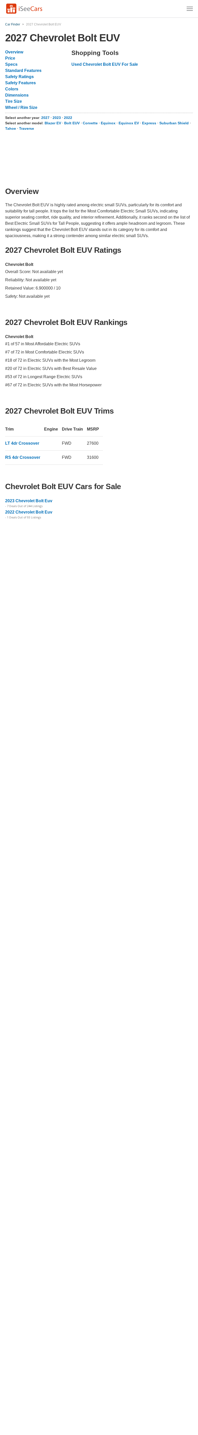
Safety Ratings (19, 76)
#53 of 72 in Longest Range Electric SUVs (43, 377)
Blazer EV (53, 123)
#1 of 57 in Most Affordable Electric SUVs (42, 344)
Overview (14, 52)
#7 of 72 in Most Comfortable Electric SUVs (44, 352)
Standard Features (23, 70)
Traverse (26, 128)
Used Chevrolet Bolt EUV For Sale (104, 64)
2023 (57, 118)
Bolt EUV (72, 123)
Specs (11, 64)
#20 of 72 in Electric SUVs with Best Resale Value (51, 368)
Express (149, 123)
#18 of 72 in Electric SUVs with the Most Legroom (50, 360)
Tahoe (10, 128)
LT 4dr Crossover (22, 443)
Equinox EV (129, 123)
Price (10, 58)
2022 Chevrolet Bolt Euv (28, 512)
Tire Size (13, 101)
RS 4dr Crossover (22, 457)
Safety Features (20, 83)
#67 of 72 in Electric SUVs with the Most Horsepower (53, 385)
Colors (11, 89)
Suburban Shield (174, 123)
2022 (68, 118)
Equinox (108, 123)
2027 (46, 118)
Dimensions (17, 95)
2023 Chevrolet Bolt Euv (28, 501)
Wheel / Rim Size (21, 107)
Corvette (90, 123)
